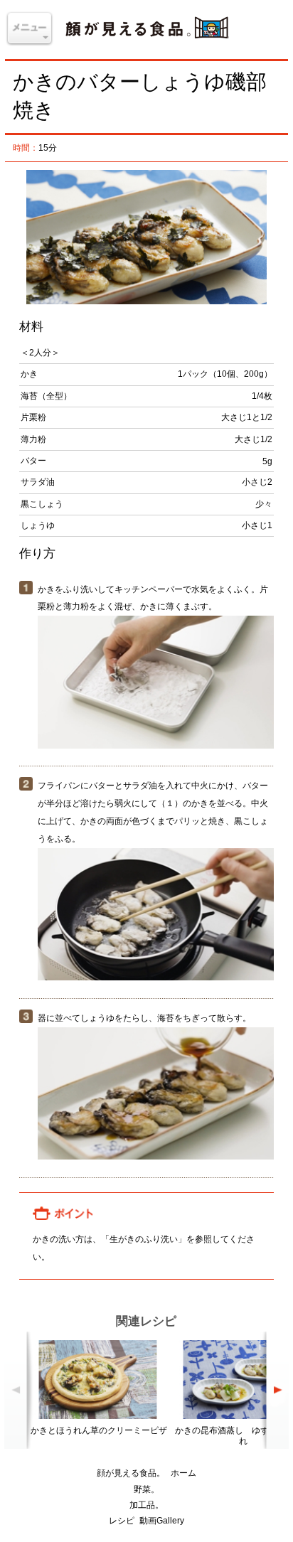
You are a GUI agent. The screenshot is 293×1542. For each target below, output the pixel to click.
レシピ (121, 1521)
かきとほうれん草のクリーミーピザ (99, 1430)
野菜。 (146, 1489)
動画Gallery (161, 1521)
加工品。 (146, 1505)
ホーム (183, 1473)
